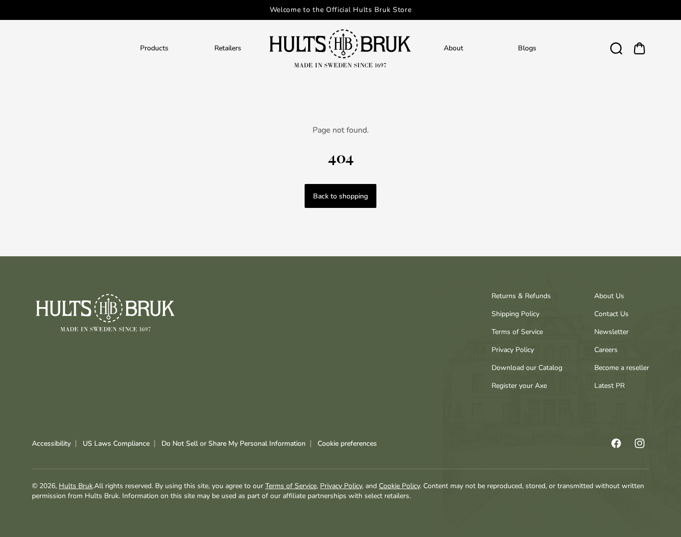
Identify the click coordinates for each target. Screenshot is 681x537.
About (453, 48)
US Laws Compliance (116, 443)
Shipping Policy (515, 314)
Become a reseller (621, 367)
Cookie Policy (399, 486)
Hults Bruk (76, 486)
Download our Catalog (527, 367)
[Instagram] (639, 443)
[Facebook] (616, 443)
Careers (606, 350)
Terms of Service (517, 332)
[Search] (616, 47)
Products (154, 48)
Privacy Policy (513, 350)
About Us (609, 296)
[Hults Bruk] (340, 48)
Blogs (527, 48)
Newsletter (611, 332)
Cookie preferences (347, 443)
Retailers (227, 48)
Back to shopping (340, 196)
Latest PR (609, 385)
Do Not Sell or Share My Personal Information (234, 443)
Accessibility (51, 443)
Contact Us (611, 314)
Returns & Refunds (521, 296)
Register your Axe (519, 385)
